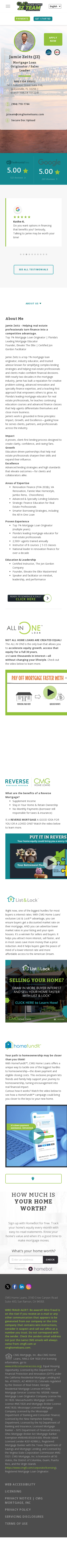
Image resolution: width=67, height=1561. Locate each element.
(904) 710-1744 (20, 104)
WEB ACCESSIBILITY (20, 1484)
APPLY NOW (53, 39)
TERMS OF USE (16, 1524)
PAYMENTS (22, 18)
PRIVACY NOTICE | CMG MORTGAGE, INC (24, 1500)
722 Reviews (17, 177)
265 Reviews (48, 179)
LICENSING (13, 1491)
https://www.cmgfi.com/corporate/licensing (31, 1467)
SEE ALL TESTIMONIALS (33, 269)
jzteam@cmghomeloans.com (25, 114)
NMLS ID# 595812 (24, 81)
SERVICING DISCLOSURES (24, 1517)
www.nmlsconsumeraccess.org (23, 1366)
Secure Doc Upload (23, 120)
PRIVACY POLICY (18, 1510)
